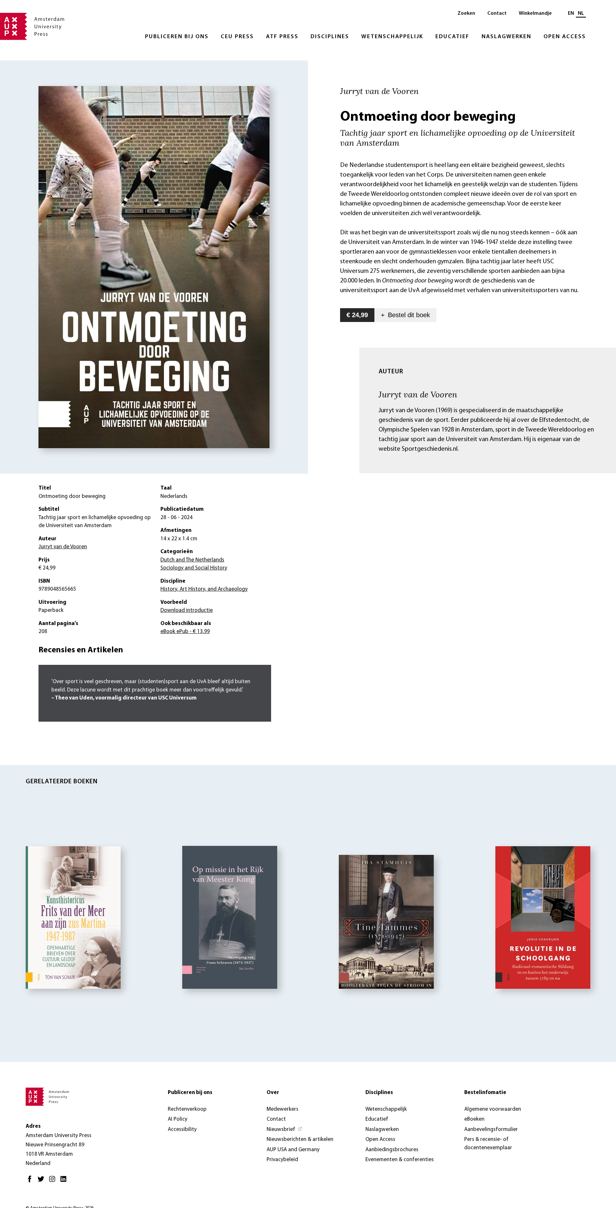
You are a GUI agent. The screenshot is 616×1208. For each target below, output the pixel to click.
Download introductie (186, 610)
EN (571, 13)
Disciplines (330, 37)
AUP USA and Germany (293, 1149)
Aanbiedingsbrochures (391, 1149)
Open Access (564, 37)
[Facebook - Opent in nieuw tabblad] (31, 1181)
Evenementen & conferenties (399, 1159)
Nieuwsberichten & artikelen (300, 1139)
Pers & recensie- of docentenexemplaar (488, 1144)
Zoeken (466, 13)
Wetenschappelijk (392, 37)
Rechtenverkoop (187, 1109)
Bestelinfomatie (485, 1092)
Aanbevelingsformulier (491, 1129)
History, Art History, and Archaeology (204, 589)
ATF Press (282, 37)
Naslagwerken (506, 37)
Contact (497, 13)
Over (273, 1092)
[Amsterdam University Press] (32, 27)
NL (581, 13)
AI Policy (177, 1119)
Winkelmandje (535, 13)
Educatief (452, 37)
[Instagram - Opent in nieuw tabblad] (53, 1181)
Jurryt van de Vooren (418, 394)
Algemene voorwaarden (492, 1109)
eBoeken (474, 1119)
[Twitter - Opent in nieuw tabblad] (42, 1181)
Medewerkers (282, 1109)
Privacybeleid (282, 1159)
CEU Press (237, 37)
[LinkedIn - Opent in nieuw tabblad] (65, 1181)
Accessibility (182, 1129)
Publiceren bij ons (177, 37)
